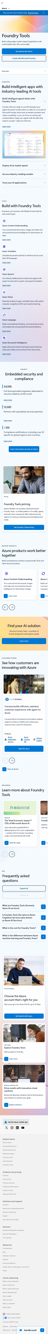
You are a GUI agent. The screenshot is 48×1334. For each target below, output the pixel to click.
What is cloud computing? (11, 1281)
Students (5, 1259)
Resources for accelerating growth (13, 1208)
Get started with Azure (9, 1146)
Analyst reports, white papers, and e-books (16, 1267)
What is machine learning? (11, 1289)
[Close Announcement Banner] (43, 12)
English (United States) (13, 1314)
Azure (4, 8)
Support (5, 1216)
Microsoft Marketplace (9, 1234)
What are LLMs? (7, 1300)
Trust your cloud (8, 1157)
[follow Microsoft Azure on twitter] (7, 1127)
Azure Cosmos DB (27, 739)
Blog (4, 1252)
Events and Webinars (9, 1263)
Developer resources (9, 1256)
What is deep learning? (10, 1292)
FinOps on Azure (8, 1190)
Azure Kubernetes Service (12, 739)
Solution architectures (9, 1212)
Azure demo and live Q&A (10, 1219)
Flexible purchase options (10, 1186)
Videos (5, 1270)
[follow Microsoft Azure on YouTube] (23, 1127)
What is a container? (9, 1303)
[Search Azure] (2, 3)
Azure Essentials (7, 1161)
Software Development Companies (13, 1230)
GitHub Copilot (39, 739)
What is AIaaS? (7, 1296)
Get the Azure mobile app (18, 1122)
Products (5, 1175)
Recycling (14, 1330)
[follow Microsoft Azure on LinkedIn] (18, 1127)
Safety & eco (6, 1330)
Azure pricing (7, 1179)
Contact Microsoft (14, 1326)
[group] (24, 713)
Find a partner (7, 1238)
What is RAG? (7, 1307)
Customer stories (8, 1165)
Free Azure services (8, 1183)
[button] (24, 71)
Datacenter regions (8, 1154)
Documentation (7, 1248)
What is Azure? (7, 1142)
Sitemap (5, 1326)
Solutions (6, 1205)
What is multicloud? (9, 1285)
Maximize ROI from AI (9, 1194)
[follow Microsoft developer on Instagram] (12, 1127)
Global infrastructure (9, 1150)
